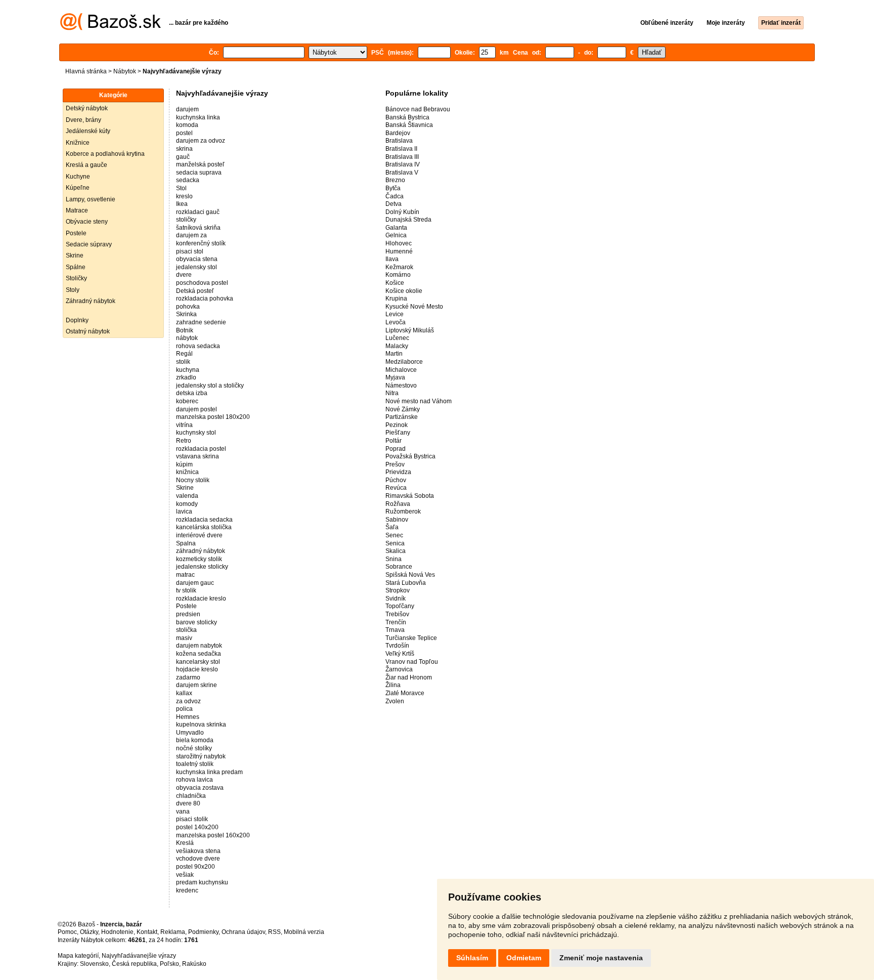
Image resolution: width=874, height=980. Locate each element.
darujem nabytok (199, 645)
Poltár (393, 440)
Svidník (395, 598)
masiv (184, 638)
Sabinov (396, 519)
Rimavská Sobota (409, 495)
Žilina (393, 685)
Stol (181, 188)
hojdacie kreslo (197, 669)
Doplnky (77, 320)
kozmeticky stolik (199, 559)
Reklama (172, 931)
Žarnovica (399, 669)
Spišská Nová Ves (410, 574)
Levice (394, 314)
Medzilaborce (404, 361)
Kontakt (147, 931)
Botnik (184, 330)
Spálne (75, 267)
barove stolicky (196, 622)
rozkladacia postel (201, 448)
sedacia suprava (199, 172)
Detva (393, 203)
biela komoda (194, 740)
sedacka (187, 180)
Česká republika (134, 963)
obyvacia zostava (200, 787)
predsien (188, 614)
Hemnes (187, 716)
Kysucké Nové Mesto (414, 306)
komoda (187, 125)
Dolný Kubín (402, 212)
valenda (187, 495)
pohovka (188, 306)
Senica (395, 543)
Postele (76, 233)
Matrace (77, 210)
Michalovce (401, 369)
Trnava (395, 629)
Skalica (395, 551)
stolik (183, 361)
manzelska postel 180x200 (213, 416)
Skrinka (186, 314)
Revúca (396, 487)
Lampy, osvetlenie (90, 199)
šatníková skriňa (198, 227)
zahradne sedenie (201, 322)
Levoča (395, 322)
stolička (186, 629)
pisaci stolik (192, 819)
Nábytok (124, 71)
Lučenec (397, 338)
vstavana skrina (197, 456)
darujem (187, 109)
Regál (184, 353)
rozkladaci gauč (198, 212)
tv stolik (186, 590)
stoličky (186, 219)
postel (184, 133)
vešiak (185, 874)
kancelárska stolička (204, 527)
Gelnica (396, 235)
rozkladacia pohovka (204, 298)
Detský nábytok (87, 108)
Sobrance (398, 566)
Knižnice (78, 142)
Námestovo (401, 385)
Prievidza (398, 472)
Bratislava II (401, 148)
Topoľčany (399, 606)
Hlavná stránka (86, 71)
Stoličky (76, 278)
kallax (184, 693)
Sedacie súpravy (89, 244)
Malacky (396, 346)
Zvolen (394, 701)
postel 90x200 (195, 866)
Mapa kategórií (78, 955)
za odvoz (188, 701)
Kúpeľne (78, 187)
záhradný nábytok (200, 551)
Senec (394, 535)
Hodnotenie (117, 931)
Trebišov (397, 614)
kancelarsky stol (198, 661)
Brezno (395, 180)
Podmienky (203, 931)
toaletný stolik (194, 764)
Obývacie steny (87, 221)
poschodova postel (202, 282)
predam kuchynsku (202, 882)
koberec (187, 401)
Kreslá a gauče (86, 164)
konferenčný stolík (201, 243)
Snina (393, 559)
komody (187, 503)
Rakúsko (194, 963)
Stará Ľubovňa (405, 582)
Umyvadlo (190, 732)
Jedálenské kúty (88, 131)
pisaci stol (189, 251)
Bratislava (399, 140)
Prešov (395, 464)
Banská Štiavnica (409, 125)
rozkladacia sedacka (204, 519)
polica (184, 708)
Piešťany (397, 432)
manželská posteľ (200, 164)
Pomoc (67, 931)
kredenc (187, 890)
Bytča (393, 188)
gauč (183, 156)
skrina (184, 148)
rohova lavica (194, 779)
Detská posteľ (195, 290)
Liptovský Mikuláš (409, 330)
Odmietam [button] (523, 958)
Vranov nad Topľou (411, 661)
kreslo (184, 196)
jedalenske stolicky (202, 566)
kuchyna (187, 369)
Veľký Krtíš (399, 653)
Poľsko (169, 963)
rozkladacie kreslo (201, 598)
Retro (183, 440)
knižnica (187, 472)
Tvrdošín (397, 645)
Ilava (392, 259)
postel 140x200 (197, 827)
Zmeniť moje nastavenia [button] (601, 958)
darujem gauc (195, 582)
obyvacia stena (196, 259)
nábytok (187, 338)
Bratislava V (401, 172)
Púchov (395, 480)
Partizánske (401, 416)
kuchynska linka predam (209, 772)
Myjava (395, 377)
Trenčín (395, 622)
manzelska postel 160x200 (213, 835)
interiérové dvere (199, 535)
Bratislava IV (402, 164)
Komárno (398, 274)
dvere (184, 274)
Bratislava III (402, 156)
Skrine (74, 255)
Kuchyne (78, 176)
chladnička (191, 795)
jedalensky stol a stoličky (210, 385)
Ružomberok (403, 511)
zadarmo (188, 677)
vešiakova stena (198, 851)
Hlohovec (398, 243)
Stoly (72, 289)
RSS (274, 931)
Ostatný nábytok (88, 331)
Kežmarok (399, 267)
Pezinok (396, 425)
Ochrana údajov (243, 931)
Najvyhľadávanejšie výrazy (139, 955)
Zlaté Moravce (404, 693)
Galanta (396, 227)
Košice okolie (403, 290)
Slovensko (94, 963)
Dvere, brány (83, 119)
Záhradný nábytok (90, 301)
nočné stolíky (194, 748)
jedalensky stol (196, 267)
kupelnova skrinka (201, 724)
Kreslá (185, 842)
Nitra (392, 393)
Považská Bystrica (410, 456)
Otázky (89, 931)
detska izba (191, 393)
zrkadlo (186, 377)
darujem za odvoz (200, 140)
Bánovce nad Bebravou (417, 109)
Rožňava (397, 503)
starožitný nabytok (201, 756)
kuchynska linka (198, 117)
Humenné (399, 251)
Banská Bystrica (407, 117)
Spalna (186, 543)
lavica (184, 511)
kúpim (184, 464)
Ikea (182, 203)
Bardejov (397, 133)
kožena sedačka (198, 653)
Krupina (396, 298)
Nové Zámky (402, 409)
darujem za (191, 235)
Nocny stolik (192, 480)
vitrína (184, 425)
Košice (394, 282)
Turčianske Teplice (411, 638)
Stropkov (397, 590)
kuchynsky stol (196, 432)
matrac (185, 574)
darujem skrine (196, 685)
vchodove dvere (198, 858)
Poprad (395, 448)
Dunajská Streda (408, 219)
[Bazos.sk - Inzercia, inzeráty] (110, 28)
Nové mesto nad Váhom (418, 401)
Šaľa (392, 527)
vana (183, 811)
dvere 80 (188, 803)
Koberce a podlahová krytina (105, 153)
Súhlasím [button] (472, 958)
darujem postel (196, 409)
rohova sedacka (198, 346)
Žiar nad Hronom (408, 677)
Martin (394, 353)
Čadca (394, 196)
